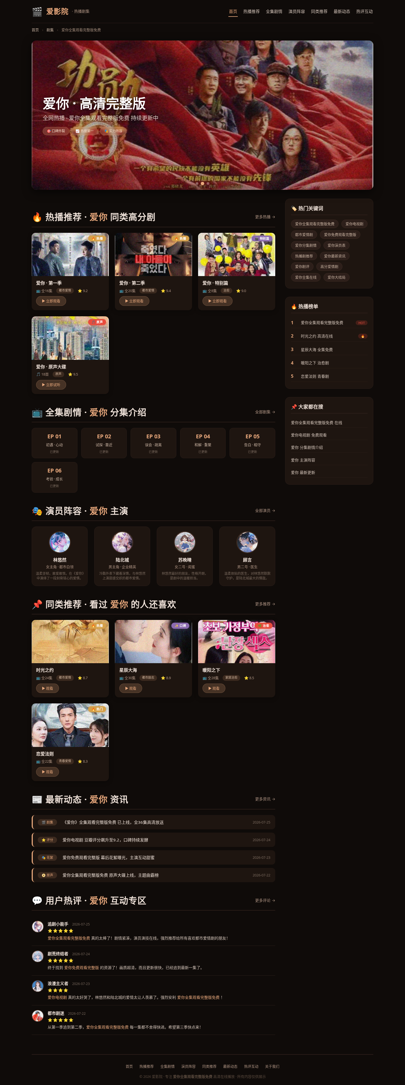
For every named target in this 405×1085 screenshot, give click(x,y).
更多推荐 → (265, 603)
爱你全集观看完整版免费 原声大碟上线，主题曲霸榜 (111, 875)
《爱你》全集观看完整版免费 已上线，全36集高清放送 (113, 822)
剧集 (50, 29)
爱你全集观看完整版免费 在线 (316, 422)
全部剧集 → (265, 411)
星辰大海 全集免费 (317, 349)
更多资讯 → (265, 798)
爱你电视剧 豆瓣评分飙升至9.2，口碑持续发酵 (105, 840)
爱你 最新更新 (303, 472)
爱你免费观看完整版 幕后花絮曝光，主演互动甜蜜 (109, 857)
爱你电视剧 (354, 223)
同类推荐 (319, 11)
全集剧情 (274, 11)
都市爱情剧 (304, 234)
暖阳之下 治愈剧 (315, 362)
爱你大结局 (336, 277)
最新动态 (342, 11)
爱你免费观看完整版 (340, 234)
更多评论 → (265, 900)
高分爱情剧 (329, 266)
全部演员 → (265, 510)
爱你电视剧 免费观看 (309, 435)
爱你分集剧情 (306, 245)
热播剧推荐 (304, 255)
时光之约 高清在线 (317, 336)
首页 (233, 11)
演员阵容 (296, 11)
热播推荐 (251, 11)
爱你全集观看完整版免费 (314, 223)
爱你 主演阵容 (303, 460)
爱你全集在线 (306, 277)
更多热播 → (265, 216)
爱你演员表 (336, 245)
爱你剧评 (302, 266)
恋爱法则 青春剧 (315, 376)
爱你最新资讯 (334, 255)
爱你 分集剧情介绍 (307, 447)
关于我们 (272, 1066)
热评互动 (364, 11)
